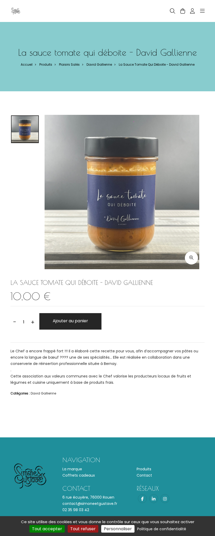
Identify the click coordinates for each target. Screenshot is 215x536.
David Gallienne (99, 64)
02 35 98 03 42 (75, 510)
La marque (72, 469)
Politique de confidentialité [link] (161, 529)
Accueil (27, 64)
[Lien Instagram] (164, 498)
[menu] (202, 11)
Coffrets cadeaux (78, 475)
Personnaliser (118, 529)
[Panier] (182, 11)
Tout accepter (47, 529)
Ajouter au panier (70, 321)
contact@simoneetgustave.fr (89, 503)
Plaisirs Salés (69, 64)
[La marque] (15, 10)
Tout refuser (83, 529)
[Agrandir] (191, 257)
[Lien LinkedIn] (153, 498)
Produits (45, 64)
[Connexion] (192, 11)
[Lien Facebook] (142, 498)
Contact (144, 475)
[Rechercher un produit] (172, 11)
